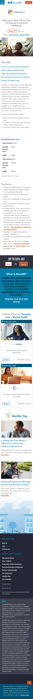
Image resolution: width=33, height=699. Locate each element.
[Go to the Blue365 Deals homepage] (15, 2)
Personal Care (14, 35)
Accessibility (6, 579)
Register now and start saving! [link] (16, 300)
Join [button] (8, 264)
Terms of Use (6, 588)
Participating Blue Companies (12, 567)
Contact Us (6, 549)
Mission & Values (8, 558)
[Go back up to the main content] (21, 682)
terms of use (8, 246)
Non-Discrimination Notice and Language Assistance (15, 592)
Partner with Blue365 (9, 570)
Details (6, 360)
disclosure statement (21, 244)
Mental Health (25, 35)
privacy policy (21, 246)
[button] (16, 31)
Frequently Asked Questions (12, 564)
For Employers (7, 573)
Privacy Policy (6, 584)
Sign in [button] (23, 264)
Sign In (28, 3)
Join (3, 546)
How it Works (7, 561)
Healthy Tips (6, 576)
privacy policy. (25, 695)
